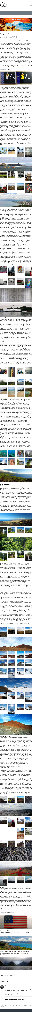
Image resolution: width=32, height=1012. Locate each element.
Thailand (10, 54)
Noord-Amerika (7, 37)
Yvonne (7, 985)
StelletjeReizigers (14, 36)
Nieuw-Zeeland (22, 40)
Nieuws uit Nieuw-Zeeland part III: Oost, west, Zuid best (12, 972)
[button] (31, 5)
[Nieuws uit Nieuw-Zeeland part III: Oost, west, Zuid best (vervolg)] (16, 942)
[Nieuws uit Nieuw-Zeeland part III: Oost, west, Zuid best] (16, 963)
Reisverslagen (13, 37)
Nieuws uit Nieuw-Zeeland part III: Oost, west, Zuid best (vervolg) (14, 951)
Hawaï (3, 37)
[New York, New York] (16, 922)
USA (17, 37)
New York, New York (4, 930)
